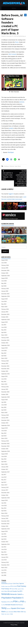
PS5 (22, 601)
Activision (4, 583)
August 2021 (4, 376)
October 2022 (4, 342)
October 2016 (4, 495)
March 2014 (4, 554)
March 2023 (4, 335)
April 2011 (3, 572)
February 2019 (5, 441)
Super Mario (18, 166)
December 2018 (5, 443)
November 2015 (5, 523)
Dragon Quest (7, 586)
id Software (6, 166)
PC (23, 594)
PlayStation (6, 598)
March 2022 (4, 358)
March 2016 (4, 513)
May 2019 (3, 433)
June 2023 (4, 327)
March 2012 (4, 567)
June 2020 (4, 404)
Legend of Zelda (21, 588)
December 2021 (5, 366)
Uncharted (11, 611)
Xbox (15, 611)
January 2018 (4, 466)
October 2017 (4, 469)
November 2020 (5, 391)
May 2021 (3, 381)
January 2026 (4, 267)
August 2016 (4, 500)
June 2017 (4, 477)
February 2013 (5, 562)
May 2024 (3, 304)
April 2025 (3, 286)
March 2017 (4, 484)
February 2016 (5, 515)
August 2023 (4, 322)
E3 (11, 586)
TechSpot (11, 152)
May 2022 (3, 353)
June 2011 (4, 570)
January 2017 (4, 490)
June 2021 (4, 379)
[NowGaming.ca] (14, 3)
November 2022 (5, 340)
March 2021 (4, 384)
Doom (17, 42)
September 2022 (5, 345)
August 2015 (4, 531)
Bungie (10, 583)
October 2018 (4, 448)
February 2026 (5, 265)
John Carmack (12, 54)
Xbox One (20, 611)
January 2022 (4, 363)
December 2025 (5, 270)
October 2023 (4, 317)
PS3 (12, 601)
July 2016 (3, 503)
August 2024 (4, 298)
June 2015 (4, 536)
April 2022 (3, 355)
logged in (11, 194)
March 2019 (4, 438)
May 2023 (3, 329)
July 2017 (3, 474)
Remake (7, 604)
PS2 (10, 601)
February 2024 (5, 309)
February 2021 (5, 386)
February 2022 (5, 360)
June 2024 (4, 301)
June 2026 (4, 262)
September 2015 (5, 528)
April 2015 (3, 539)
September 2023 (5, 319)
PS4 (15, 601)
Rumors (21, 604)
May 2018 (3, 459)
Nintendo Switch (16, 594)
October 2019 (4, 422)
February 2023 (5, 337)
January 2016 (4, 518)
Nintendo (12, 166)
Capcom (21, 583)
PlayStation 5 (17, 598)
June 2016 (4, 505)
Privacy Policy (14, 624)
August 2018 (4, 453)
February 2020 (5, 415)
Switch (7, 611)
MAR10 (2, 591)
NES (21, 591)
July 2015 (3, 534)
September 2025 (5, 275)
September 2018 (5, 451)
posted (11, 128)
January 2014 (4, 557)
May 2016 (3, 508)
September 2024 (5, 296)
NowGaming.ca (22, 36)
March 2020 (4, 412)
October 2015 (4, 526)
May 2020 (3, 407)
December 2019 (5, 420)
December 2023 (5, 314)
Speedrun (8, 608)
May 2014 (3, 552)
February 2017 (5, 487)
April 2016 (3, 510)
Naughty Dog (16, 591)
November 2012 (5, 565)
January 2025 (4, 291)
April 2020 (3, 410)
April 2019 (3, 435)
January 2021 (4, 389)
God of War (14, 588)
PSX (4, 604)
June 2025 (4, 280)
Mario (6, 591)
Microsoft (10, 591)
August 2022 (4, 348)
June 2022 (4, 350)
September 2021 (5, 373)
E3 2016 (14, 586)
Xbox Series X (7, 614)
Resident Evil (14, 604)
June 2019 (4, 430)
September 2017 (5, 472)
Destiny (3, 586)
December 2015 (5, 521)
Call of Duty (16, 583)
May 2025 (3, 283)
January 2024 (4, 311)
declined (21, 102)
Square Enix (15, 608)
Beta (8, 583)
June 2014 (4, 549)
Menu (14, 8)
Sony (4, 608)
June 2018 (4, 456)
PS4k (19, 601)
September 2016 (5, 497)
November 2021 (5, 368)
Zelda (11, 614)
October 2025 (4, 273)
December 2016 (5, 492)
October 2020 (4, 394)
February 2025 (5, 288)
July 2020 (3, 402)
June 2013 (4, 559)
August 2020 (4, 399)
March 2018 (4, 464)
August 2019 (4, 428)
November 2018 (5, 446)
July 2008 (3, 575)
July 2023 (3, 324)
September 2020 (5, 397)
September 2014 (5, 544)
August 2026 (4, 260)
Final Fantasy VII (6, 589)
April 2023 (3, 332)
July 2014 (3, 546)
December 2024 (5, 293)
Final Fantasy (21, 586)
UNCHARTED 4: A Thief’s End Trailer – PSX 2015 (8, 176)
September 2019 (5, 425)
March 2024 (4, 306)
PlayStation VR (5, 601)
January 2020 (4, 417)
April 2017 (3, 482)
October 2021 (4, 371)
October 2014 (4, 541)
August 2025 (4, 278)
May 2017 (3, 479)
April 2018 (3, 461)
